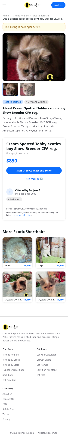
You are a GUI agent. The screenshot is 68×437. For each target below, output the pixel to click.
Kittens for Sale (20, 15)
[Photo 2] (27, 89)
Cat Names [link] (42, 364)
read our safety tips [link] (22, 215)
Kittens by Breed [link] (11, 359)
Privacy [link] (6, 419)
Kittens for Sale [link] (11, 354)
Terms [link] (6, 414)
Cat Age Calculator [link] (46, 354)
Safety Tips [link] (8, 409)
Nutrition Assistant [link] (46, 369)
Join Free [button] (58, 4)
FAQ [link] (5, 404)
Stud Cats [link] (8, 374)
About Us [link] (7, 393)
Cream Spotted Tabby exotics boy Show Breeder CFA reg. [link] (33, 18)
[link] (33, 5)
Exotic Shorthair (40, 15)
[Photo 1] (10, 89)
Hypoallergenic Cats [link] (13, 369)
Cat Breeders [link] (9, 379)
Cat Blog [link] (41, 374)
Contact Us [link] (8, 398)
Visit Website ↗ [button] (34, 178)
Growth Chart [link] (44, 359)
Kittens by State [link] (11, 364)
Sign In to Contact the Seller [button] (34, 170)
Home (6, 15)
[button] (17, 252)
